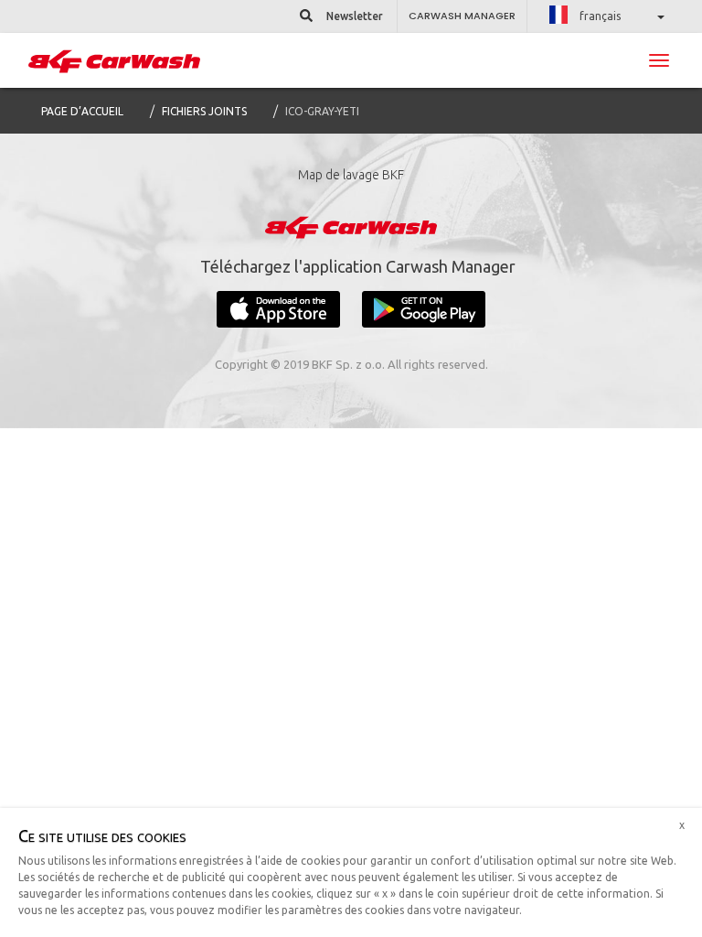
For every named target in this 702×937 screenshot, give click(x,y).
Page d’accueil (82, 111)
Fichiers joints (204, 111)
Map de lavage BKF (351, 174)
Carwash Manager (462, 16)
